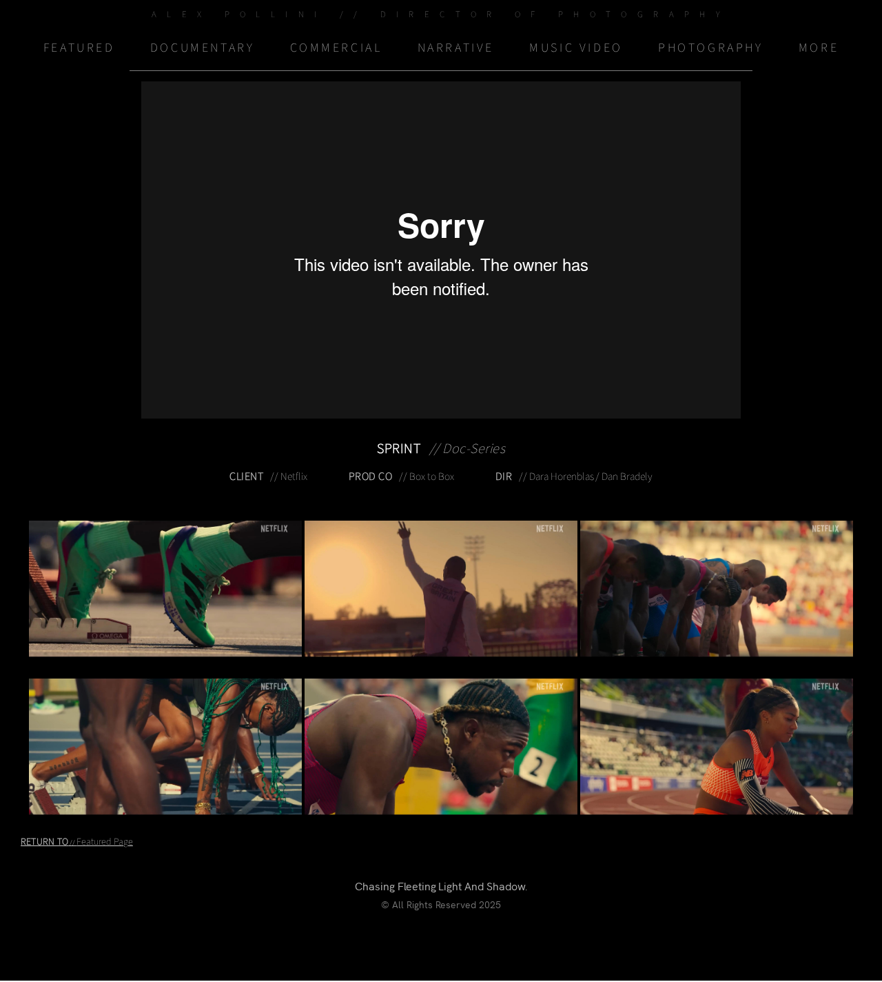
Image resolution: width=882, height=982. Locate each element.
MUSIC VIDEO (576, 48)
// (77, 843)
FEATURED (79, 48)
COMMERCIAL (336, 48)
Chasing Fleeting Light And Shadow (440, 885)
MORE (819, 48)
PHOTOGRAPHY (710, 48)
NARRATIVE (456, 48)
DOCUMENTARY (202, 48)
